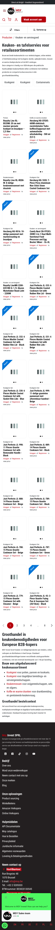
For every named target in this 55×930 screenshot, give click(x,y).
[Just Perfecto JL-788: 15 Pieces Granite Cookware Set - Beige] (14, 528)
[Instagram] (26, 754)
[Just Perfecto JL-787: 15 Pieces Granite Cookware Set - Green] (41, 528)
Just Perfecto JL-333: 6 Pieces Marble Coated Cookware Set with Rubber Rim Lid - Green (40, 289)
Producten (7, 37)
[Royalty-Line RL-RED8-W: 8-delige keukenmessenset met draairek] (14, 161)
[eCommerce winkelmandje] (9, 20)
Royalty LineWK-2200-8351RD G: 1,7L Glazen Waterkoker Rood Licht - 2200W (13, 289)
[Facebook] (12, 754)
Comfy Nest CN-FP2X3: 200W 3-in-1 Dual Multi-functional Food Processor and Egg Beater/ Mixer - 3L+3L (41, 237)
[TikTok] (19, 754)
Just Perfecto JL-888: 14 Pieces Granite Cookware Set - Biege (13, 501)
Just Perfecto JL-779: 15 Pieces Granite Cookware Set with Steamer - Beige (13, 599)
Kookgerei (11, 672)
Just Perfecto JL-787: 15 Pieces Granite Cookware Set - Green (40, 550)
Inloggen (6, 135)
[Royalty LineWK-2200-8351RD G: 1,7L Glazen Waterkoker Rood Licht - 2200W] (14, 267)
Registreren (16, 135)
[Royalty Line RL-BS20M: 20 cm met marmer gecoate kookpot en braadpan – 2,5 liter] (14, 102)
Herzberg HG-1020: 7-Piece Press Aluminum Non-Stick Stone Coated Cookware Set (40, 184)
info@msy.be (16, 881)
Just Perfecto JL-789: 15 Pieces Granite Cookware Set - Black (40, 501)
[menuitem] (9, 82)
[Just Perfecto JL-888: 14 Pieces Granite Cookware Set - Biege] (14, 480)
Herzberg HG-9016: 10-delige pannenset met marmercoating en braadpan (13, 235)
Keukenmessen (14, 683)
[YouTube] (34, 754)
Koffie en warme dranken (19, 691)
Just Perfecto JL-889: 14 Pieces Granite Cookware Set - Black (40, 447)
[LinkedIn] (5, 754)
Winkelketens (8, 803)
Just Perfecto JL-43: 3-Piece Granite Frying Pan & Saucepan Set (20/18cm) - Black (40, 599)
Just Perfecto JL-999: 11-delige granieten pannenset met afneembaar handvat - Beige (40, 396)
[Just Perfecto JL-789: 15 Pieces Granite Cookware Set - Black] (41, 480)
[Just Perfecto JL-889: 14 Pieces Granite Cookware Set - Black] (41, 426)
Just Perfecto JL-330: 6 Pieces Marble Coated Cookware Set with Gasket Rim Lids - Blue (14, 394)
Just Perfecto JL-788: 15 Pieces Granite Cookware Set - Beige (13, 550)
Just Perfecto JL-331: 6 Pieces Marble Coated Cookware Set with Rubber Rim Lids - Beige (40, 342)
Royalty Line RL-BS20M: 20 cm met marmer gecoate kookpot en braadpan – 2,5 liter (14, 126)
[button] (41, 30)
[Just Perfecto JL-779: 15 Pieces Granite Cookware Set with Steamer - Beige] (14, 577)
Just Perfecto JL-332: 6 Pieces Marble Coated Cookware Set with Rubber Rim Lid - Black (14, 340)
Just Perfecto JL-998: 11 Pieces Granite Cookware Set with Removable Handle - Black (13, 450)
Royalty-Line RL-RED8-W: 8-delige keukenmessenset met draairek (13, 184)
